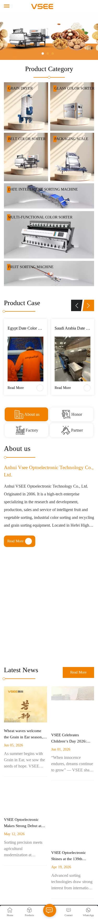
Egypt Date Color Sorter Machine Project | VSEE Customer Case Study (25, 328)
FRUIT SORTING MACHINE (31, 267)
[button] (43, 53)
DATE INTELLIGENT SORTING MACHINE (43, 189)
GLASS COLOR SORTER (74, 88)
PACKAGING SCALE (71, 139)
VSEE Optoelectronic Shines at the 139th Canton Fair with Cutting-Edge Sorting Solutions (72, 856)
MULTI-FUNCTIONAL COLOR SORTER (40, 217)
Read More (15, 298)
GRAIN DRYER (20, 88)
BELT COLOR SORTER (26, 139)
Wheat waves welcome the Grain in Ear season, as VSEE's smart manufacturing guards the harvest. (25, 734)
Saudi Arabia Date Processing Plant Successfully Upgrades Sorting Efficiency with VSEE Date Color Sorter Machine (72, 328)
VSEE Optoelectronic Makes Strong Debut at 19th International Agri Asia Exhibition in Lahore (25, 823)
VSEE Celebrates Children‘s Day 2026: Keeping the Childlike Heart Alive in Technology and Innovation (69, 738)
